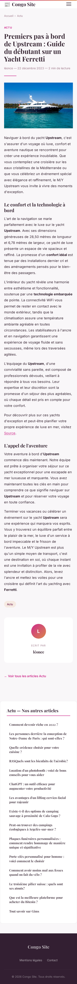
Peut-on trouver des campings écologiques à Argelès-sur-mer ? (32, 827)
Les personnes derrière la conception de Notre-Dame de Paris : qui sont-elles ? (38, 736)
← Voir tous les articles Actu (25, 676)
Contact (52, 960)
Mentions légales (31, 960)
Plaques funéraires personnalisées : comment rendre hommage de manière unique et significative (37, 843)
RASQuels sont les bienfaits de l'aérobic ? (38, 761)
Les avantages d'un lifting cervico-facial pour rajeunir (37, 800)
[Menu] (69, 4)
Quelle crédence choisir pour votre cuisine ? (34, 749)
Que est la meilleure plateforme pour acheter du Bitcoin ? (36, 899)
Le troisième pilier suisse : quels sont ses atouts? (36, 886)
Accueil (8, 15)
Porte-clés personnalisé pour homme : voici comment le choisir (36, 858)
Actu (20, 15)
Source (9, 433)
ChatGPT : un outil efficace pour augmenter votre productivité (32, 786)
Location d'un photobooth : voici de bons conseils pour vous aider (37, 772)
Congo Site (20, 4)
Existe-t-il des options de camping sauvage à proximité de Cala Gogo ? (34, 813)
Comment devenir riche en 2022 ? (33, 724)
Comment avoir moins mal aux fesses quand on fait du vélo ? (36, 872)
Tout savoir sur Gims (24, 911)
